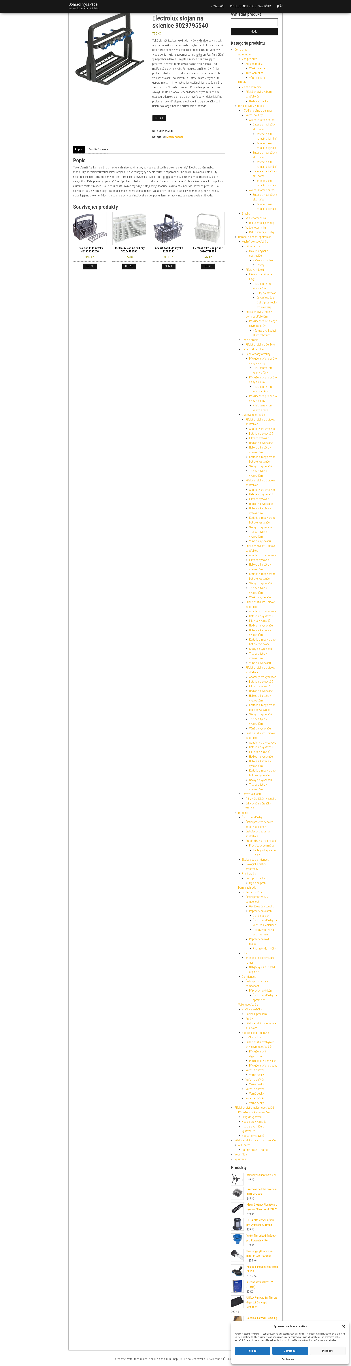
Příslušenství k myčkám (263, 1061)
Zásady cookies (288, 1359)
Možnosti (327, 1350)
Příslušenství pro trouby (263, 1065)
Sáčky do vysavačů (260, 466)
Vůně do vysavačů (260, 541)
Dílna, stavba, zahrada (251, 106)
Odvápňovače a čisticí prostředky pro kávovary (266, 302)
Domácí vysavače (83, 4)
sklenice (202, 40)
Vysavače (218, 6)
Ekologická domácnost (255, 859)
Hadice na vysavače (261, 443)
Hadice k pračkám (259, 101)
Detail (159, 118)
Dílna (245, 953)
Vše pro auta (249, 59)
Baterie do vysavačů (261, 433)
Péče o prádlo (250, 340)
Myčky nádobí (174, 137)
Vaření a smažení (263, 260)
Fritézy (260, 265)
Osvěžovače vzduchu (261, 906)
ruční (199, 54)
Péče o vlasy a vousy (258, 354)
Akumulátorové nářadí (262, 120)
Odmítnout (290, 1350)
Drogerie (243, 813)
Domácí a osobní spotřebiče (254, 237)
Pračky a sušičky (252, 1009)
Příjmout (253, 1350)
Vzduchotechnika (256, 218)
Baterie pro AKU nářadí (255, 1150)
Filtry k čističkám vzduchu (261, 798)
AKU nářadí (244, 1145)
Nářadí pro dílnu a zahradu (257, 110)
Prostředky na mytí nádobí (261, 841)
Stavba (246, 213)
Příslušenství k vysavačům (250, 6)
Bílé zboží (243, 82)
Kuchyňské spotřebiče (255, 241)
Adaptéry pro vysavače (262, 429)
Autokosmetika (254, 63)
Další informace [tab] (98, 149)
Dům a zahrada (247, 887)
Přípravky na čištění (260, 911)
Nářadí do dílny (254, 115)
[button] (344, 1326)
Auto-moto (244, 54)
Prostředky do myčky (261, 845)
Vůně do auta (257, 68)
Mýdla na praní (257, 883)
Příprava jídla (253, 246)
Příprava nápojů (255, 269)
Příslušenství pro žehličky (260, 344)
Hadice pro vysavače (254, 1121)
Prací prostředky (255, 878)
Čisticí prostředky (252, 817)
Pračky (250, 1018)
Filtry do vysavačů (259, 438)
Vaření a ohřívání (255, 1070)
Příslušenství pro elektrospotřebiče (255, 1140)
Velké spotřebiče (252, 87)
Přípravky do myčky (264, 948)
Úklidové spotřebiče (253, 414)
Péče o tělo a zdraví (253, 349)
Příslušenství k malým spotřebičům (255, 1107)
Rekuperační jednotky (261, 223)
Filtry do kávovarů (266, 293)
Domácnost (241, 49)
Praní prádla (249, 873)
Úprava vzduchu (251, 794)
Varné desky (256, 1075)
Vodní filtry (241, 1154)
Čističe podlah (261, 915)
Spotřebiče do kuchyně (255, 1033)
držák (184, 64)
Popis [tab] (78, 149)
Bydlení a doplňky (252, 892)
